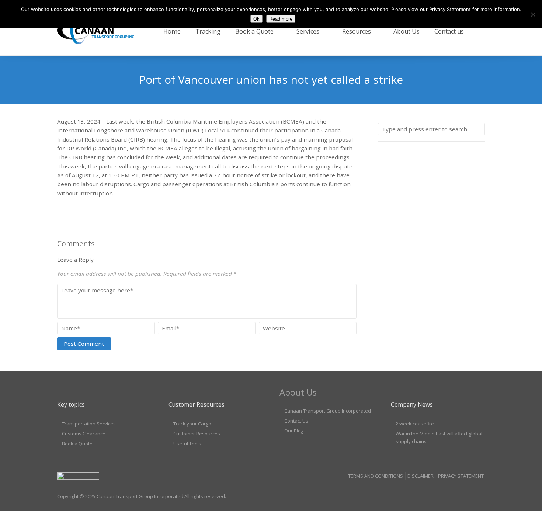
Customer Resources (196, 433)
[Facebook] (450, 491)
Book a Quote (254, 31)
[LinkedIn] (465, 491)
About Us (406, 31)
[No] (532, 14)
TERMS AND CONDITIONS (375, 476)
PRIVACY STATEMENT (461, 476)
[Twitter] (479, 491)
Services (307, 31)
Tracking (207, 31)
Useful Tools (187, 443)
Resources (356, 31)
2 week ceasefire (415, 423)
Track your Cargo (192, 423)
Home (172, 31)
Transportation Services (89, 423)
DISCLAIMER (420, 476)
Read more (280, 19)
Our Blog (293, 430)
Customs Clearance (83, 433)
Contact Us (296, 420)
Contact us (449, 31)
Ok (256, 19)
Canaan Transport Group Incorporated (327, 410)
